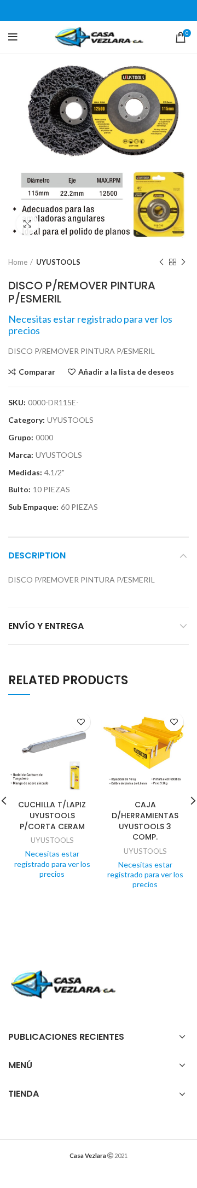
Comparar (37, 372)
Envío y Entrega (46, 626)
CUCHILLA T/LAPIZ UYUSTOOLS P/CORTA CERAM (52, 815)
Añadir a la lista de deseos (126, 372)
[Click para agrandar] (27, 224)
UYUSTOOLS (58, 262)
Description (37, 555)
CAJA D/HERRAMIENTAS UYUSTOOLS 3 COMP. (145, 820)
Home (17, 262)
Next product (183, 262)
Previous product (161, 262)
